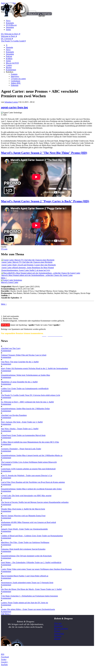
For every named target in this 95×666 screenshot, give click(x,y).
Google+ (4, 662)
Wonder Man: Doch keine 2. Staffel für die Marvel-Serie (23, 509)
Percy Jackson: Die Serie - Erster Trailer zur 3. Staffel (22, 422)
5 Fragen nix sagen (18, 79)
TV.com (4, 249)
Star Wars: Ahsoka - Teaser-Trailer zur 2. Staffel (19, 429)
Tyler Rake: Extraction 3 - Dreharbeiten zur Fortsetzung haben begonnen (29, 596)
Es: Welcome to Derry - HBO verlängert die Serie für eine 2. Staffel (27, 402)
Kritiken (9, 58)
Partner (57, 631)
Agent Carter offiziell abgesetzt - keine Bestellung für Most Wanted (27, 268)
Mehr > (4, 278)
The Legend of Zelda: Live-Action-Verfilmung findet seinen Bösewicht (29, 462)
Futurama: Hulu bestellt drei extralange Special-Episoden (23, 549)
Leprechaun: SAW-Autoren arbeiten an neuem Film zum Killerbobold (28, 469)
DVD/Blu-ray (11, 25)
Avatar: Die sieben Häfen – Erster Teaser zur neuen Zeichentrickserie (28, 609)
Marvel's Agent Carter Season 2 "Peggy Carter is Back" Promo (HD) (45, 201)
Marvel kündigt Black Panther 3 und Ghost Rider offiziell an (24, 576)
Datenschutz (59, 634)
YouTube (4, 665)
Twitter (3, 659)
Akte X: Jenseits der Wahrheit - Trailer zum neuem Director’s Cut (26, 475)
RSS (2, 654)
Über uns (57, 623)
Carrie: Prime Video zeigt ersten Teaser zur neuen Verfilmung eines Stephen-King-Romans (36, 569)
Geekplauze (15, 81)
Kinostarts (10, 23)
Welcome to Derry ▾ (9, 36)
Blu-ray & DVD (12, 63)
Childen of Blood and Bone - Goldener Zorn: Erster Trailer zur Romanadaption (32, 536)
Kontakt (57, 639)
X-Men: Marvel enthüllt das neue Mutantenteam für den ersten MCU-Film (30, 442)
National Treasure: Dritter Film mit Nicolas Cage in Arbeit (23, 355)
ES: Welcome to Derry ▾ (10, 34)
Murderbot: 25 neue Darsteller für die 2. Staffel (19, 382)
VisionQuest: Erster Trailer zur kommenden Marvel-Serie (23, 435)
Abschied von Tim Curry (11, 348)
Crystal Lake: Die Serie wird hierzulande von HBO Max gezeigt (26, 496)
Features (14, 74)
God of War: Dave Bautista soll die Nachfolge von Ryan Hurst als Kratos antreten (33, 482)
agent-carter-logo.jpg (14, 107)
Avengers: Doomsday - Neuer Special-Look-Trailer (21, 449)
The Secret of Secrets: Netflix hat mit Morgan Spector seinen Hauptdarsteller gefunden (35, 502)
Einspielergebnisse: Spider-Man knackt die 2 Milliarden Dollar (25, 409)
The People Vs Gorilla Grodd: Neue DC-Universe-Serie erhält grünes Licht (30, 395)
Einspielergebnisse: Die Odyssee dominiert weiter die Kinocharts (26, 556)
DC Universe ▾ (7, 39)
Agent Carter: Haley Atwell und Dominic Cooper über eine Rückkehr (28, 265)
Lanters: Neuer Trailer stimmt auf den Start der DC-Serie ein (24, 603)
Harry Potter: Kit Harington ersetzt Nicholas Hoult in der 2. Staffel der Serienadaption (34, 368)
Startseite (9, 47)
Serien (8, 29)
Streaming (10, 27)
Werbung (57, 636)
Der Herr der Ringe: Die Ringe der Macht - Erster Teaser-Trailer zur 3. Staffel (31, 589)
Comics (9, 65)
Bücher (9, 67)
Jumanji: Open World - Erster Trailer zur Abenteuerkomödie (24, 529)
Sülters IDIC (16, 83)
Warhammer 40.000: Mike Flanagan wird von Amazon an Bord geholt (28, 522)
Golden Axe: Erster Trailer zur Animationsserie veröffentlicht (24, 388)
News (8, 21)
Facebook (5, 657)
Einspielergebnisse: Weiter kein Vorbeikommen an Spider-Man (25, 375)
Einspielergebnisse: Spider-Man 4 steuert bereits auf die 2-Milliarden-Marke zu (31, 455)
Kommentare (11, 70)
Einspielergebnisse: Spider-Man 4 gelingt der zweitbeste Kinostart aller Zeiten (31, 489)
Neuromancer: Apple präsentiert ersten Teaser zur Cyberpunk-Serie (27, 582)
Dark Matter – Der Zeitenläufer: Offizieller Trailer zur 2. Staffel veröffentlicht (31, 562)
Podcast (9, 56)
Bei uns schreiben (61, 628)
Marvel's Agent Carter (9, 282)
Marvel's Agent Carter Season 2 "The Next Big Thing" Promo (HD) (44, 152)
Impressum (58, 626)
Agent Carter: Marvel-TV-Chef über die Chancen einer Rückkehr (26, 262)
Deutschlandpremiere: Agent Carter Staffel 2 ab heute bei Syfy (25, 270)
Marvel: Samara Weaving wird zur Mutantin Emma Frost (23, 516)
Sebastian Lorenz (11, 102)
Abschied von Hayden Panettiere (14, 415)
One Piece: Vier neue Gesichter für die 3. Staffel (20, 362)
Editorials (14, 85)
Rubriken (9, 72)
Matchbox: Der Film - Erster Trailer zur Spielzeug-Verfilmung (25, 542)
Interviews (15, 76)
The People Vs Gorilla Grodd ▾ (13, 41)
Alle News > (6, 614)
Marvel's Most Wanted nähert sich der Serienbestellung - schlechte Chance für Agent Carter (37, 275)
